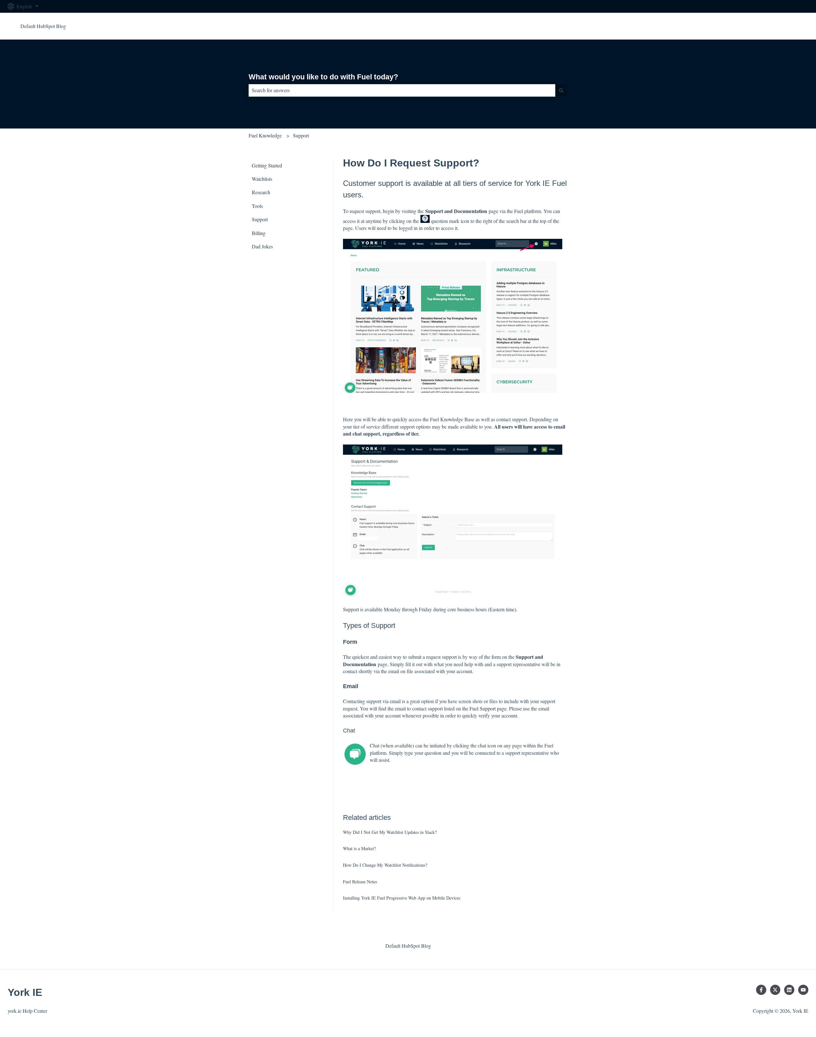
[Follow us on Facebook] (761, 990)
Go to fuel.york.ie (784, 26)
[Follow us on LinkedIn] (789, 990)
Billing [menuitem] (259, 233)
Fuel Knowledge (265, 135)
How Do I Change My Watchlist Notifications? (385, 865)
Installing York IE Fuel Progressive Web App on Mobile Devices (401, 898)
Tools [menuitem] (257, 205)
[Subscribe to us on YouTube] (803, 990)
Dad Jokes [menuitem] (262, 246)
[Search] (561, 90)
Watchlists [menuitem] (262, 178)
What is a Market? (359, 848)
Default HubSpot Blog (43, 26)
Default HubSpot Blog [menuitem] (408, 945)
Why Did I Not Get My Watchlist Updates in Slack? (390, 832)
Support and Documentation (456, 211)
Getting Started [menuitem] (267, 165)
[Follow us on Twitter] (775, 990)
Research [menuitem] (261, 192)
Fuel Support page (488, 708)
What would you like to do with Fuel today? (323, 77)
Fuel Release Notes (360, 882)
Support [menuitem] (260, 219)
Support (301, 135)
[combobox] (402, 90)
